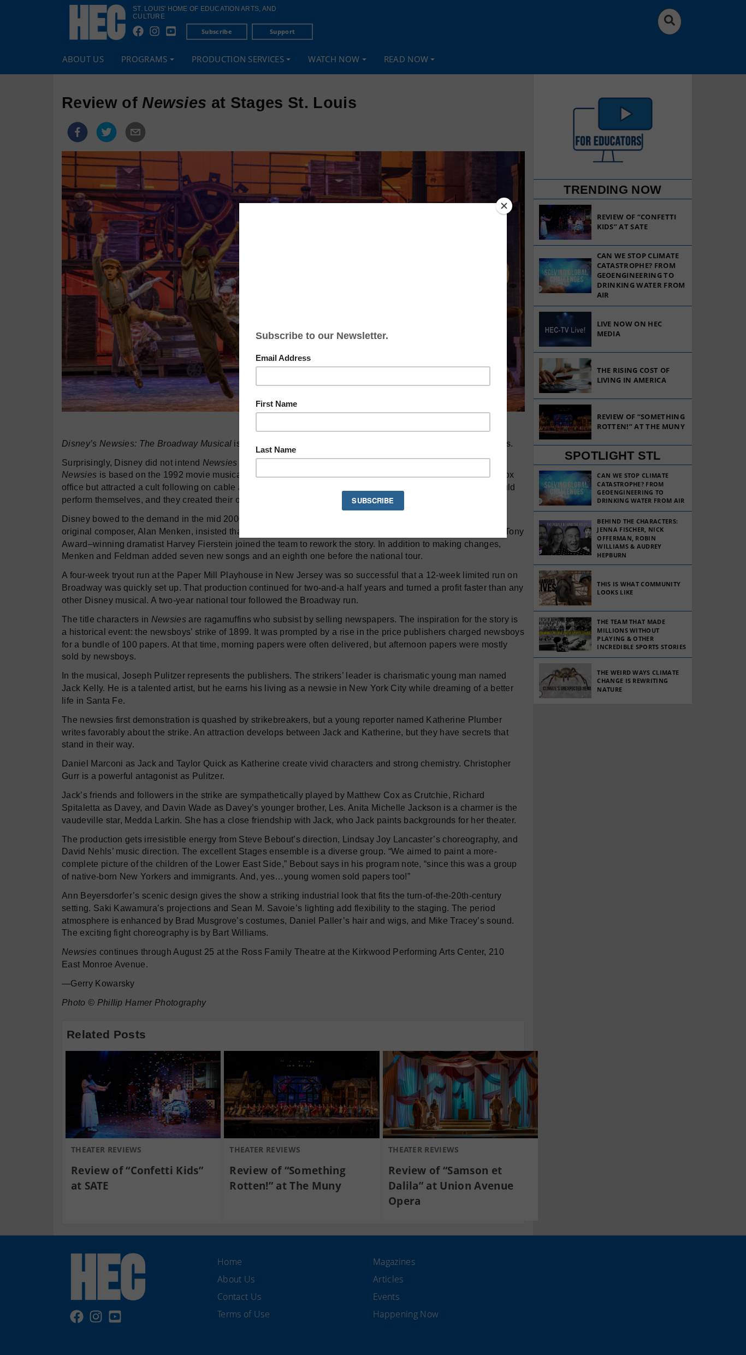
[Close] (504, 206)
